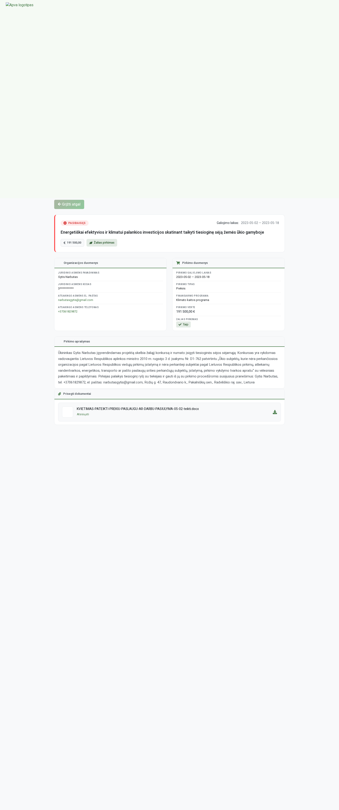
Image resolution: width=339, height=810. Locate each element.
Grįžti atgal (70, 204)
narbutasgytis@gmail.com (75, 300)
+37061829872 (67, 311)
